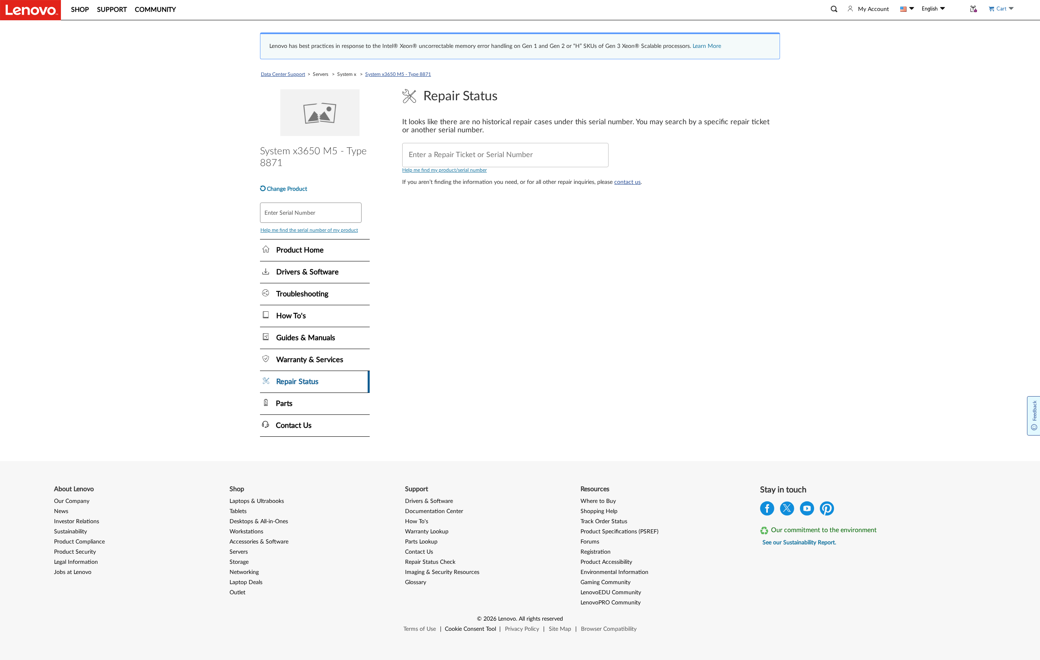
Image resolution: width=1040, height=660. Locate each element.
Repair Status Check (430, 562)
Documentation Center (434, 511)
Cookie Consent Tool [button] (470, 629)
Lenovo (507, 619)
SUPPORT (112, 9)
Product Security (75, 552)
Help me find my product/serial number (444, 170)
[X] (787, 510)
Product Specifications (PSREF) (620, 532)
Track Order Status (604, 521)
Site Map (560, 629)
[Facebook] (767, 510)
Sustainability (70, 532)
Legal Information (76, 562)
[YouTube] (807, 510)
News (61, 511)
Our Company (71, 501)
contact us (627, 182)
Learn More (707, 46)
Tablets (238, 511)
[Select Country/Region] (907, 9)
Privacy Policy (522, 629)
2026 (489, 619)
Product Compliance (79, 542)
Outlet (237, 592)
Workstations (246, 532)
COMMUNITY (155, 9)
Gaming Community (605, 582)
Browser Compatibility (609, 629)
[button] (834, 9)
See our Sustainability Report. (799, 543)
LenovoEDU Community (611, 592)
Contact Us (419, 552)
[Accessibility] (955, 9)
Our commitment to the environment (824, 530)
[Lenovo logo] (30, 10)
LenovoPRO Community (611, 603)
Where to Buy (598, 501)
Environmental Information (614, 572)
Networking (244, 572)
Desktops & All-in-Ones (259, 521)
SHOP (80, 9)
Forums (590, 542)
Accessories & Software (259, 542)
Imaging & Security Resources (442, 572)
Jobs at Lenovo (72, 572)
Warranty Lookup (426, 532)
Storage (239, 562)
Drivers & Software (429, 501)
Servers (239, 552)
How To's (416, 521)
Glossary (415, 582)
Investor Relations (76, 521)
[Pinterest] (827, 510)
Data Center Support (283, 74)
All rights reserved (541, 619)
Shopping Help (599, 511)
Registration (596, 552)
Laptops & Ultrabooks (257, 501)
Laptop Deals (246, 582)
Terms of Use (419, 629)
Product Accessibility (606, 562)
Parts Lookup (421, 542)
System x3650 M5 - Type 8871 (398, 74)
